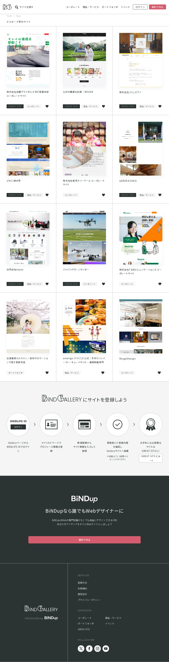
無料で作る (157, 7)
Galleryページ (16, 442)
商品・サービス (91, 7)
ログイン (140, 7)
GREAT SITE (15, 106)
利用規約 (82, 588)
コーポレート (73, 7)
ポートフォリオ (110, 7)
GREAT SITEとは (150, 456)
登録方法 (82, 582)
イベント (125, 7)
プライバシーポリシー (89, 599)
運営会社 (82, 594)
